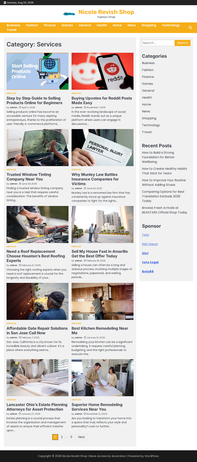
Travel (11, 30)
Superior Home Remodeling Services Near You (97, 407)
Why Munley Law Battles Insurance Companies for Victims (95, 179)
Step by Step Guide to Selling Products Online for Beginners (34, 100)
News (132, 25)
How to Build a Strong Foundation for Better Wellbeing (158, 157)
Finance (50, 25)
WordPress (152, 456)
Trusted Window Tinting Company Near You (29, 176)
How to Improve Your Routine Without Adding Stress (164, 182)
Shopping (149, 25)
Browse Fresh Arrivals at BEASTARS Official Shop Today (164, 210)
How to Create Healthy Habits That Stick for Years (164, 170)
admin (13, 107)
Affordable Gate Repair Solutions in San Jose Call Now (37, 330)
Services (11, 93)
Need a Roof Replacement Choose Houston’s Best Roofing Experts (36, 256)
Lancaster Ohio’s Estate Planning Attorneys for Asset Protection (37, 407)
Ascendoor (119, 456)
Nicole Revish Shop (106, 12)
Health (102, 25)
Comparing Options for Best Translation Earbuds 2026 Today (163, 196)
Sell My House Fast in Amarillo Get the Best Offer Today (100, 253)
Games (67, 25)
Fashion (32, 25)
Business (148, 63)
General (85, 25)
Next (81, 437)
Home (117, 25)
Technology (171, 25)
